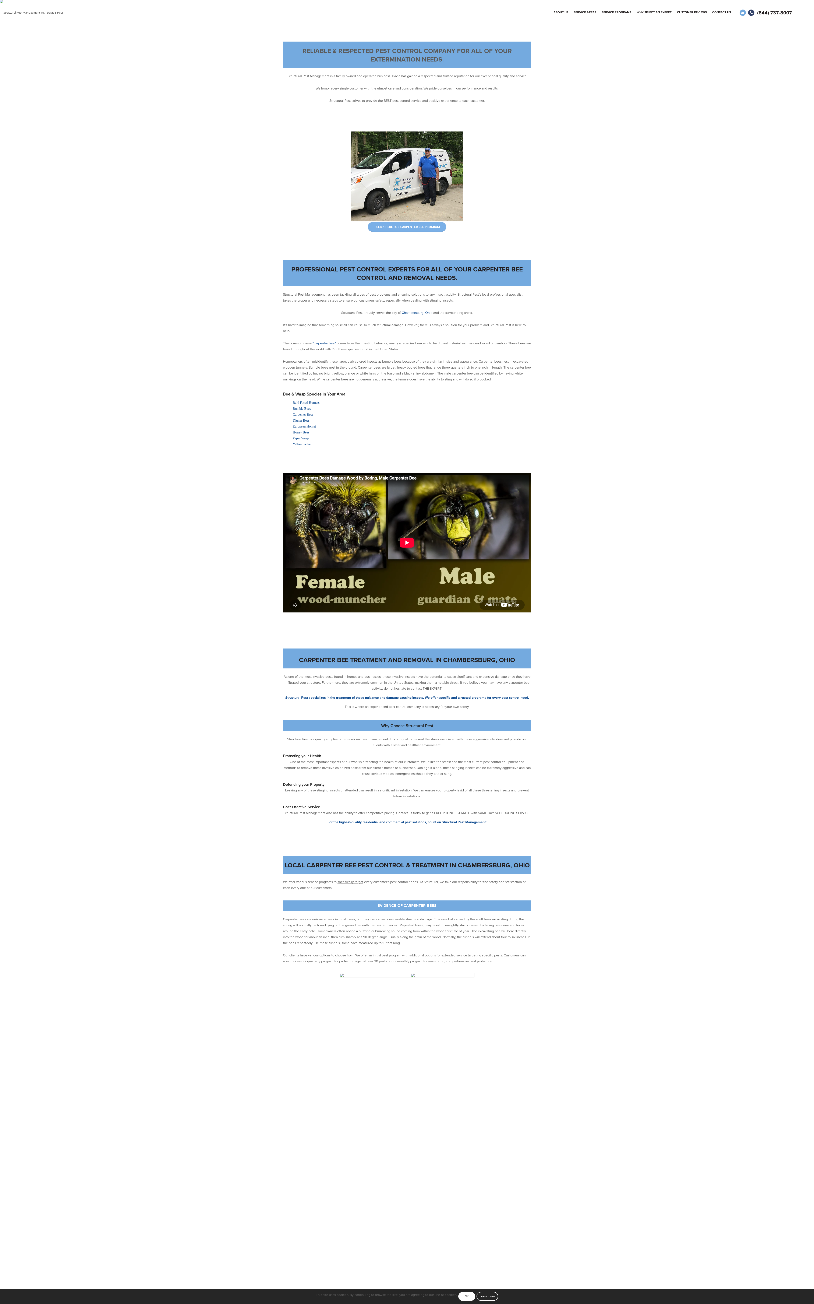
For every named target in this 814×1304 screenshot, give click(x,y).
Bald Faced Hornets (306, 402)
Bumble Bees (302, 408)
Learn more (487, 1296)
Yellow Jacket (302, 444)
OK (467, 1296)
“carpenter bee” (324, 343)
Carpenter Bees (303, 414)
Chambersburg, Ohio (417, 313)
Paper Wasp (301, 438)
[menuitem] (561, 12)
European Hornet (304, 426)
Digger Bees (301, 420)
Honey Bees (301, 432)
